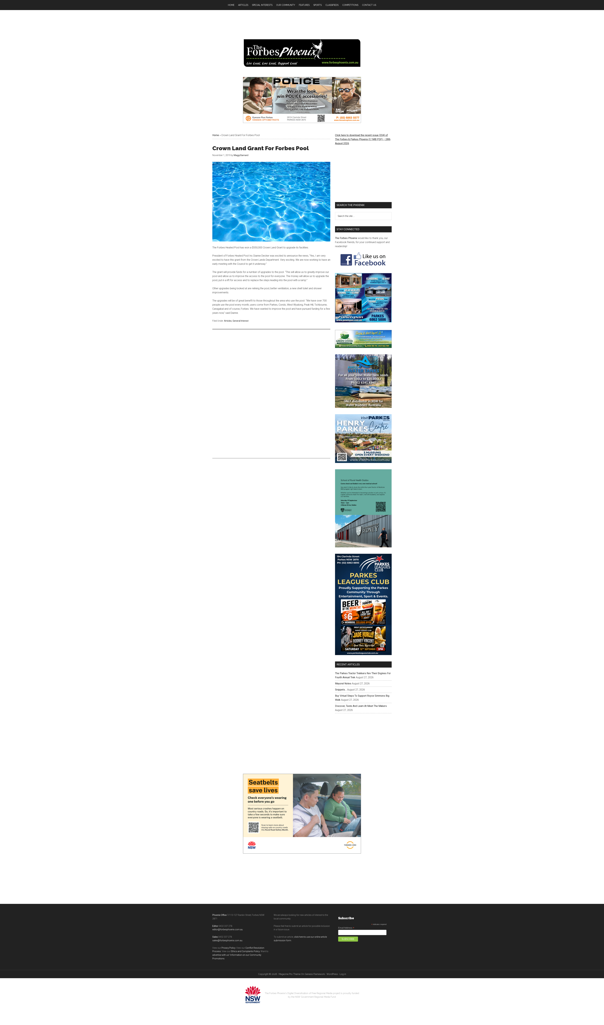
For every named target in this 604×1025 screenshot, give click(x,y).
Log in (343, 971)
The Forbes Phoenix (346, 238)
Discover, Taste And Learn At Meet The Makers (361, 703)
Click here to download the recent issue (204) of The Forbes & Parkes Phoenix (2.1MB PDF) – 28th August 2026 (362, 139)
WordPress (332, 971)
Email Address (346, 924)
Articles (228, 321)
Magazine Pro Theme (289, 971)
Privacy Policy (228, 945)
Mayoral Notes (343, 680)
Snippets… (341, 686)
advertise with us (220, 952)
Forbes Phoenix (302, 53)
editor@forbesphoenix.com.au (227, 926)
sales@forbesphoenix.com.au (227, 937)
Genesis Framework (315, 971)
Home (215, 135)
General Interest (241, 321)
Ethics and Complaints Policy (245, 948)
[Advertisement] (271, 356)
